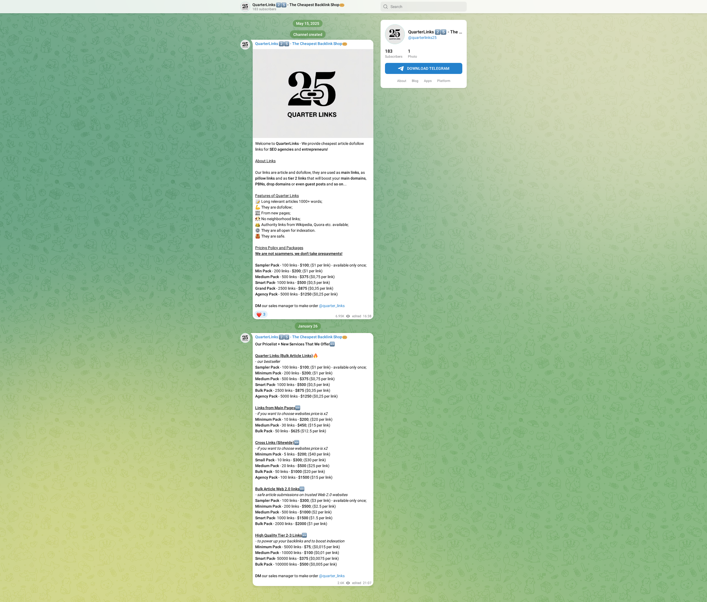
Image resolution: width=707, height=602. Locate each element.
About (401, 81)
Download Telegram (428, 68)
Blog (415, 81)
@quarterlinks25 (422, 37)
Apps (428, 81)
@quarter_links (332, 305)
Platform (443, 81)
